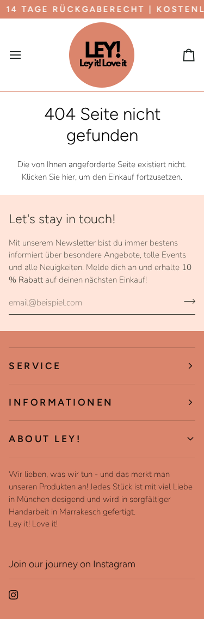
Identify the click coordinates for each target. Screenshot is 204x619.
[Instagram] (13, 595)
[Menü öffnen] (25, 55)
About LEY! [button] (45, 438)
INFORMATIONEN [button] (61, 402)
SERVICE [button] (35, 365)
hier (68, 176)
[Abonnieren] (186, 301)
